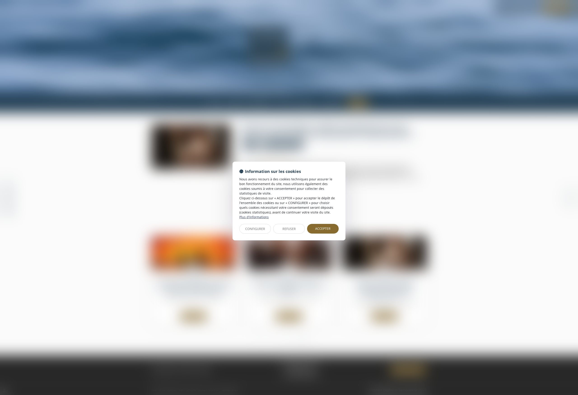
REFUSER (289, 229)
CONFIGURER (255, 229)
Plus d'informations (254, 217)
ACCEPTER (323, 228)
